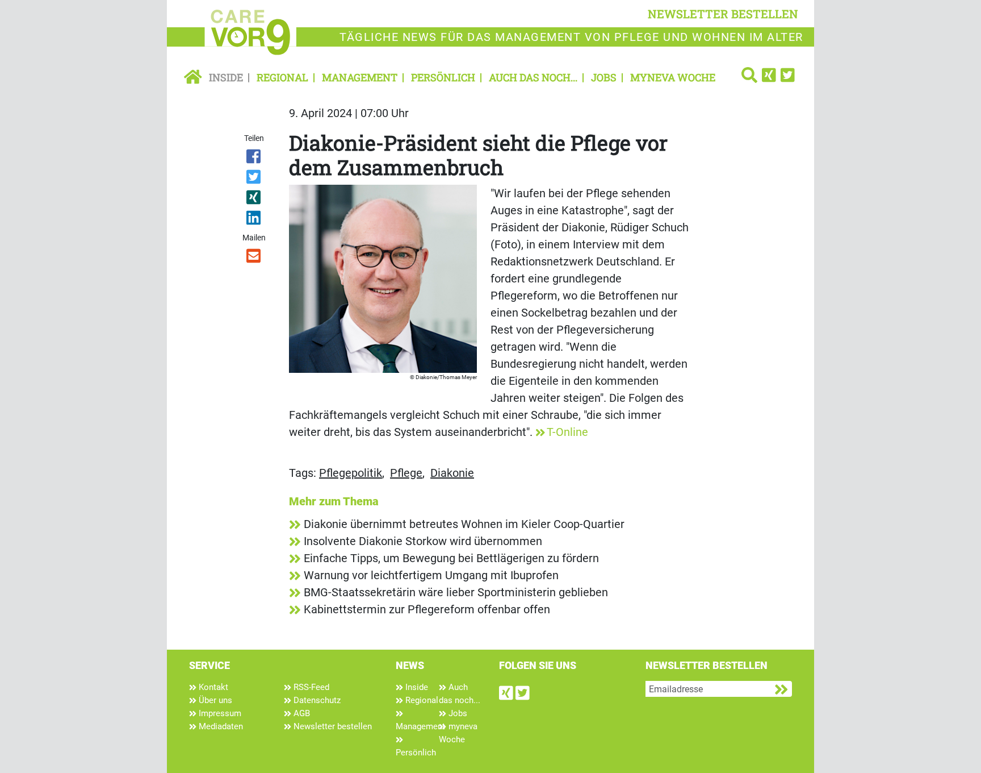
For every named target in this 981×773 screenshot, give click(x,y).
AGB (300, 713)
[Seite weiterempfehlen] (254, 258)
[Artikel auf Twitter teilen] (254, 179)
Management (359, 77)
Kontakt (212, 687)
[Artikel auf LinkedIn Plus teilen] (254, 220)
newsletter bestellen (723, 13)
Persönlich (443, 77)
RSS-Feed (310, 687)
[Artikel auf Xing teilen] (254, 199)
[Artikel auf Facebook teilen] (254, 158)
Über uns (214, 700)
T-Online (567, 432)
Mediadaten (219, 726)
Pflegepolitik (350, 473)
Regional (282, 77)
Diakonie (452, 473)
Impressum (218, 713)
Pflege (406, 473)
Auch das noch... (533, 77)
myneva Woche (672, 77)
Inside (226, 77)
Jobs (604, 77)
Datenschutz (316, 700)
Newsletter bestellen (331, 726)
